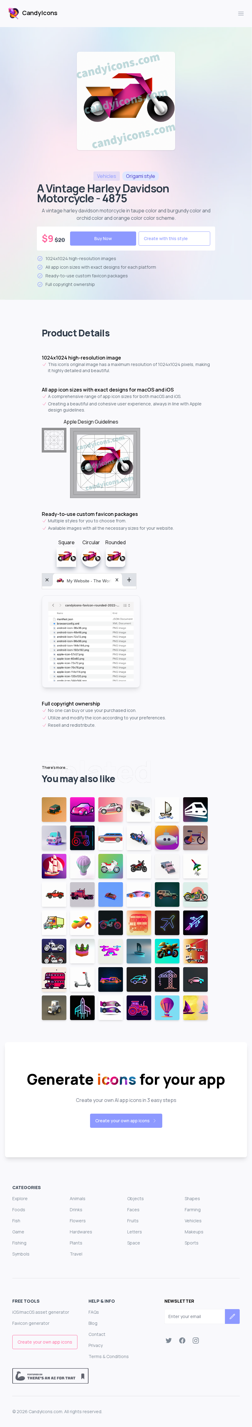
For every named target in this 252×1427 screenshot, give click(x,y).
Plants (76, 1243)
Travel (76, 1254)
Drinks (76, 1209)
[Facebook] (182, 1340)
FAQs (94, 1312)
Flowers (78, 1221)
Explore (20, 1198)
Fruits (133, 1221)
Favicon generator (30, 1323)
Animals (77, 1198)
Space (133, 1243)
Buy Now (103, 238)
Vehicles (193, 1221)
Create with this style (166, 238)
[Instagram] (195, 1340)
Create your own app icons (122, 1121)
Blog (93, 1323)
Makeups (194, 1232)
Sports (192, 1243)
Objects (135, 1198)
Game (18, 1232)
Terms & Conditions (109, 1356)
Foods (18, 1209)
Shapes (192, 1198)
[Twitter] (168, 1340)
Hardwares (81, 1232)
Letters (134, 1232)
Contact (97, 1334)
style (140, 176)
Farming (193, 1209)
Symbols (21, 1254)
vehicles (106, 176)
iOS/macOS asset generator (40, 1312)
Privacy (96, 1345)
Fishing (19, 1243)
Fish (16, 1221)
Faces (133, 1209)
